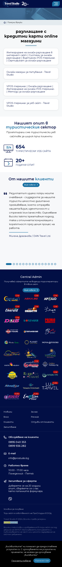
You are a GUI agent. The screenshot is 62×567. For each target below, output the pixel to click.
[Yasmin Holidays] (31, 386)
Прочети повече (21, 560)
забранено (17, 534)
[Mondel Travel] (12, 342)
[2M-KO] (12, 331)
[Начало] (5, 22)
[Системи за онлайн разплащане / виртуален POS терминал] (31, 56)
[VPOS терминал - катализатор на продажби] (31, 89)
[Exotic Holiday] (12, 364)
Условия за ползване (14, 509)
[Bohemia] (31, 320)
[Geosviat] (31, 331)
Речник (35, 417)
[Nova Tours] (50, 342)
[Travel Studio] (15, 3)
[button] (9, 264)
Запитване (10, 427)
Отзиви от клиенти (42, 422)
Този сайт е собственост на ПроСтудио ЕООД (28, 513)
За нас (34, 411)
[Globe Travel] (12, 353)
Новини (8, 411)
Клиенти (9, 422)
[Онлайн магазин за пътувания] (31, 73)
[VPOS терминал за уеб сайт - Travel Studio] (31, 104)
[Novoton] (31, 353)
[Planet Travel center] (31, 342)
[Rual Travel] (50, 331)
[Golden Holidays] (50, 364)
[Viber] (10, 499)
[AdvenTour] (12, 386)
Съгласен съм (42, 560)
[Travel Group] (50, 353)
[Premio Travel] (50, 320)
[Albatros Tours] (12, 375)
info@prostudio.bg (18, 458)
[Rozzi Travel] (31, 375)
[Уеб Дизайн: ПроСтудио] (11, 522)
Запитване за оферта (22, 481)
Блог (6, 417)
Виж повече (30, 185)
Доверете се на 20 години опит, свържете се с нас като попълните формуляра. (25, 488)
